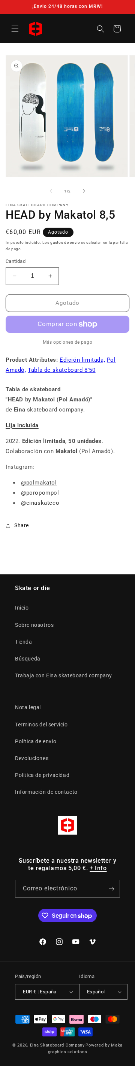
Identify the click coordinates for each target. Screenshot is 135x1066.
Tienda (23, 642)
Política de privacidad (42, 775)
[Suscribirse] (111, 889)
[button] (15, 29)
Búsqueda (27, 659)
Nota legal (28, 707)
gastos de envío (65, 242)
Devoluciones (31, 758)
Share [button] (21, 525)
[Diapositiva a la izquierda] (51, 191)
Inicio (22, 608)
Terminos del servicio (41, 725)
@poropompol (40, 492)
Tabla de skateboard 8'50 (61, 370)
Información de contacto (46, 792)
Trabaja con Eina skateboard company (63, 675)
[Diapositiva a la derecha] (84, 191)
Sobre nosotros (34, 625)
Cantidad (16, 261)
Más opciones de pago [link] (67, 342)
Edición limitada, (82, 359)
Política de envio (35, 741)
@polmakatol (39, 482)
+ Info (98, 868)
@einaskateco (40, 502)
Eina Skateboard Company (57, 1045)
